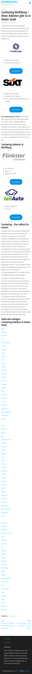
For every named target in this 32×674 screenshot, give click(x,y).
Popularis (26, 671)
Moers (3, 599)
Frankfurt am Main (6, 342)
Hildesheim (4, 606)
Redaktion (14, 22)
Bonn (2, 391)
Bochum (3, 381)
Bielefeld (3, 388)
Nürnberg (3, 374)
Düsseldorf (4, 349)
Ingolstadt (3, 530)
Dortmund (4, 356)
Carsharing (3, 9)
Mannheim (4, 398)
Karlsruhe (3, 401)
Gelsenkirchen (5, 415)
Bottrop (3, 557)
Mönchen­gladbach (6, 412)
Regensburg (4, 523)
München (3, 335)
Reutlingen (4, 564)
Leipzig (3, 353)
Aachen (3, 419)
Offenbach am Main (6, 533)
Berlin (2, 329)
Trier (2, 592)
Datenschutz (7, 639)
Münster (3, 395)
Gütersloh (3, 610)
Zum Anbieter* (16, 71)
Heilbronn (3, 543)
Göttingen (3, 561)
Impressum (7, 642)
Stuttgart (3, 346)
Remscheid (4, 582)
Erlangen (3, 575)
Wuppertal (4, 384)
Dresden (3, 367)
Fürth (2, 537)
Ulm (2, 547)
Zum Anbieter (16, 182)
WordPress (16, 671)
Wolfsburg (4, 554)
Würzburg (3, 540)
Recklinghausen (5, 589)
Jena (2, 585)
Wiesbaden (4, 408)
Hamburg (3, 332)
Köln (2, 339)
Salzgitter (3, 596)
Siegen (3, 603)
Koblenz (3, 571)
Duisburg (3, 377)
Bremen (3, 363)
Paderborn (4, 526)
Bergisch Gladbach (6, 578)
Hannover (3, 370)
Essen (2, 360)
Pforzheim (3, 550)
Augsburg (3, 405)
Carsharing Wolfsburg (13, 616)
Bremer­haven (4, 568)
